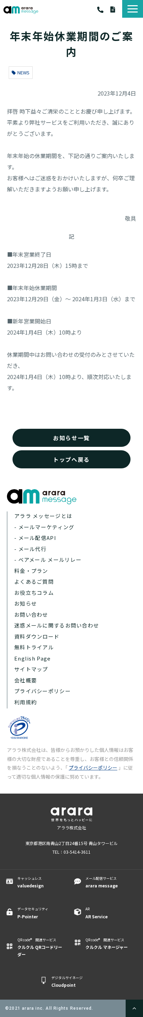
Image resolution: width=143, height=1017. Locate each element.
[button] (132, 9)
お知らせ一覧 (71, 438)
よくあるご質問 (34, 581)
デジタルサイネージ (67, 981)
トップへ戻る (71, 459)
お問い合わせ (31, 614)
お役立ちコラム (34, 592)
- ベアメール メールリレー (48, 559)
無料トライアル (34, 647)
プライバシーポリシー (42, 691)
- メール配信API (35, 537)
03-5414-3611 (103, 10)
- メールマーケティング (44, 527)
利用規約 (25, 702)
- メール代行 (30, 548)
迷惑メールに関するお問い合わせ (56, 625)
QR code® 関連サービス (39, 947)
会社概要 (25, 680)
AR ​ (96, 912)
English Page (32, 658)
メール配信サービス (101, 882)
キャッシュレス (30, 882)
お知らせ (25, 603)
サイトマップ (31, 669)
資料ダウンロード (116, 9)
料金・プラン (31, 570)
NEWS (23, 72)
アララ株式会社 (71, 827)
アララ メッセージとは (43, 515)
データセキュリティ (32, 912)
